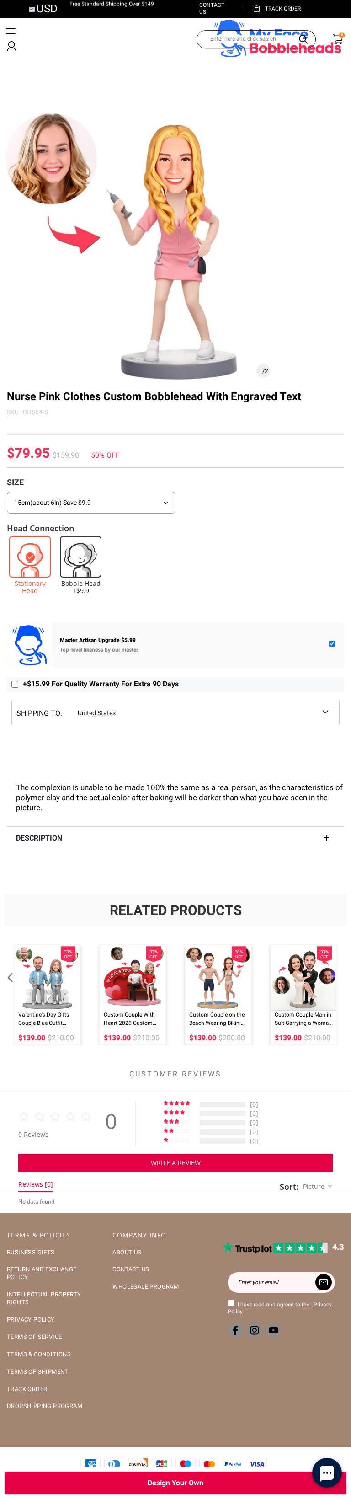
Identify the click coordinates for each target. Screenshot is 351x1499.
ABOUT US (126, 1252)
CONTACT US (130, 1269)
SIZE (15, 482)
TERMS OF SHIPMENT (38, 1371)
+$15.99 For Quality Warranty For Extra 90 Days (101, 684)
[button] (9, 994)
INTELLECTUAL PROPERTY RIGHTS (44, 1298)
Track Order (283, 8)
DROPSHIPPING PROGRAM (44, 1406)
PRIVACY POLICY (31, 1319)
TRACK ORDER (27, 1389)
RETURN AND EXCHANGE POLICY (42, 1273)
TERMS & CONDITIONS (39, 1354)
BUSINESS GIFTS (31, 1252)
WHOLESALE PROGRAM (145, 1286)
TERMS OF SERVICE (34, 1336)
